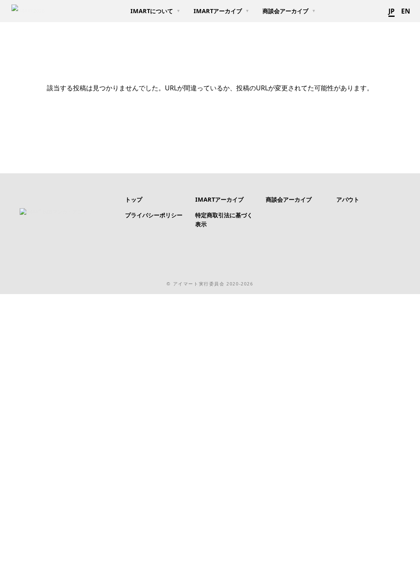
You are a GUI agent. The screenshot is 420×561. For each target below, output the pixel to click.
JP (391, 11)
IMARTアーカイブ (218, 11)
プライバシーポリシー (154, 215)
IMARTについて (151, 11)
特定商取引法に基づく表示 (224, 219)
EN (405, 11)
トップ (133, 199)
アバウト (347, 199)
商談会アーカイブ (285, 11)
